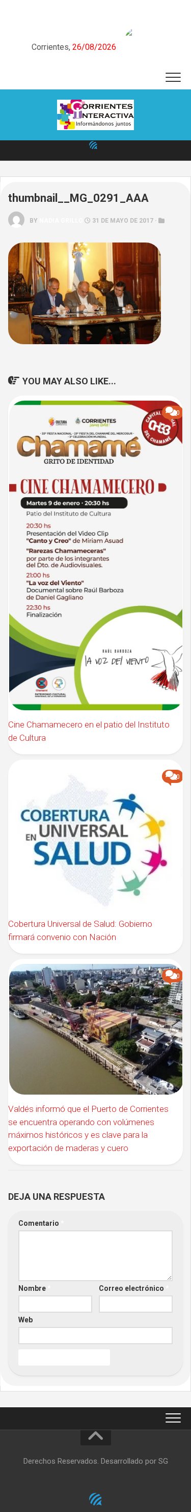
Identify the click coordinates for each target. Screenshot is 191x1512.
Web (25, 1320)
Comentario (41, 1223)
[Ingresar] (93, 144)
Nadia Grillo (61, 220)
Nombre (34, 1288)
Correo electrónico (134, 1288)
